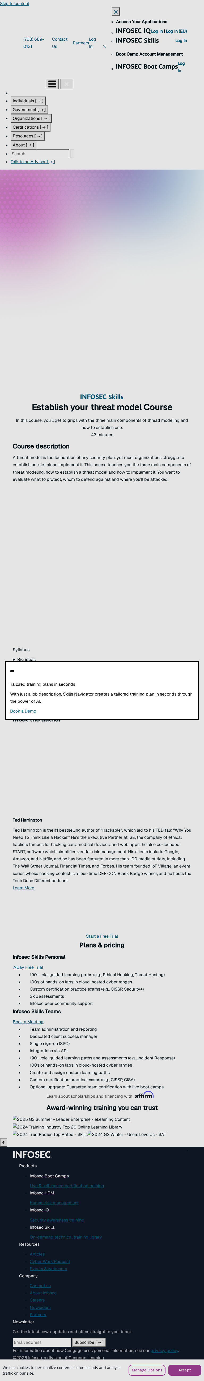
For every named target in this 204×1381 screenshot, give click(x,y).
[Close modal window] (12, 671)
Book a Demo (55, 711)
